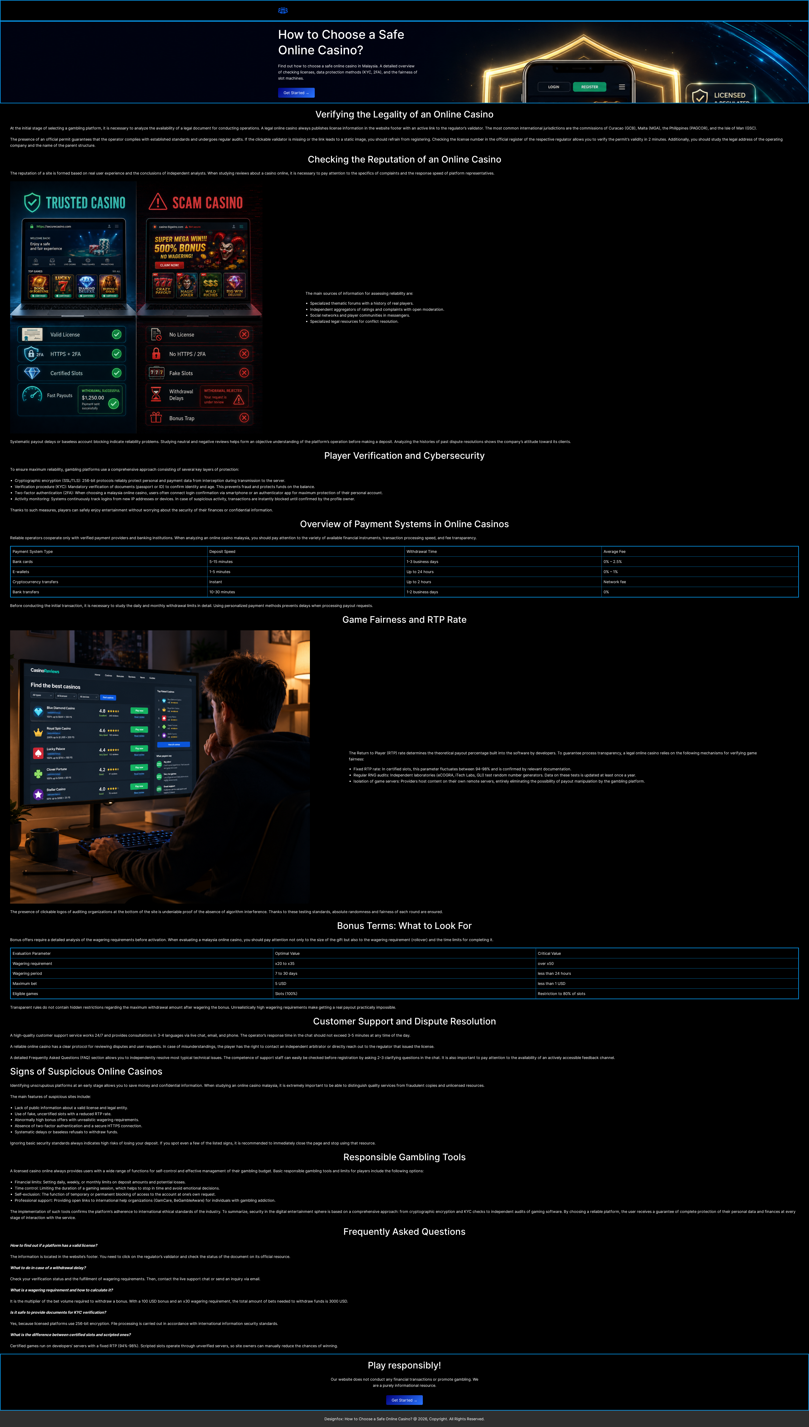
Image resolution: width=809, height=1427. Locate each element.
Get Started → (296, 92)
